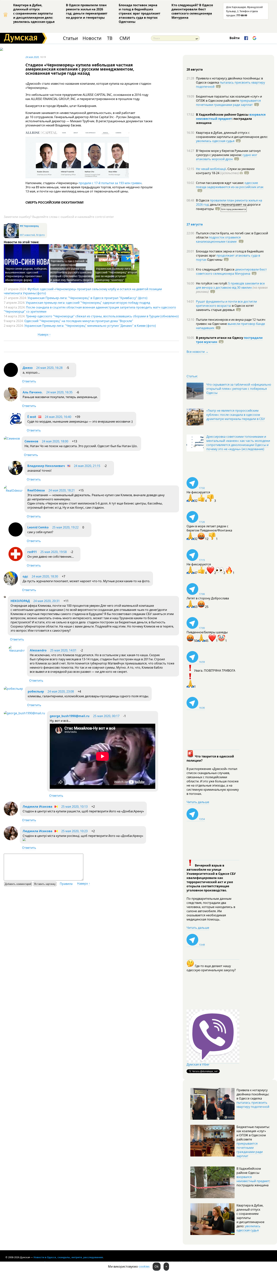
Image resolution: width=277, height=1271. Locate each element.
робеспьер (36, 691)
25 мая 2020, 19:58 (53, 552)
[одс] (11, 584)
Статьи (70, 38)
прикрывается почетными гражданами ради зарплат (228, 102)
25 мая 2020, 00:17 (106, 716)
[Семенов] (12, 438)
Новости (92, 38)
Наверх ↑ (44, 334)
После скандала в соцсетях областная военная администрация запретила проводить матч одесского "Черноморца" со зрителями (90, 309)
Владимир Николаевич (46, 466)
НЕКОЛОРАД (20, 601)
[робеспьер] (13, 689)
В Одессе (203, 200)
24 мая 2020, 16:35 (59, 392)
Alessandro (38, 650)
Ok (157, 1266)
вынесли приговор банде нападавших (230, 326)
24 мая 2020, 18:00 (55, 441)
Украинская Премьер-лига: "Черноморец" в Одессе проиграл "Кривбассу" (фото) (87, 298)
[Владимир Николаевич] (15, 474)
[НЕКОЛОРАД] (5, 597)
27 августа (195, 224)
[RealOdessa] (13, 490)
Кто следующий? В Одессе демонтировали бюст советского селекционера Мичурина (192, 11)
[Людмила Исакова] (11, 815)
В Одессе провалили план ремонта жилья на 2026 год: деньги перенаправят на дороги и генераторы (86, 11)
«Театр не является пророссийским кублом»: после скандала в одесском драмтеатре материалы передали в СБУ (235, 414)
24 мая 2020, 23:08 (60, 691)
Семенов (31, 441)
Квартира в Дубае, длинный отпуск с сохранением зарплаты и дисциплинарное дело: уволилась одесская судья (33, 13)
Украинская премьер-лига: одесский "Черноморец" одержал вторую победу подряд (88, 303)
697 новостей (27, 235)
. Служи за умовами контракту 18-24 (225, 171)
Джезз (28, 368)
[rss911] (15, 560)
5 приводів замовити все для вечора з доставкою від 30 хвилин (230, 285)
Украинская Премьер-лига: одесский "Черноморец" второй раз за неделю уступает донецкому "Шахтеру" (116, 274)
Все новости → (197, 352)
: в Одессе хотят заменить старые (225, 308)
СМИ (124, 38)
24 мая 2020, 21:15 (87, 466)
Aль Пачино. (33, 392)
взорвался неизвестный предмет (231, 116)
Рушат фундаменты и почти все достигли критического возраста (226, 303)
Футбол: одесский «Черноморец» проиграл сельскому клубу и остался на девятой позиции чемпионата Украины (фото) (83, 291)
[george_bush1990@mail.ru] (24, 713)
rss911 (32, 552)
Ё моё (31, 417)
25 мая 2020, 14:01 (63, 650)
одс (25, 576)
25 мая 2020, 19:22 (65, 527)
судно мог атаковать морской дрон (226, 157)
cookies (144, 1266)
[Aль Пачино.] (11, 400)
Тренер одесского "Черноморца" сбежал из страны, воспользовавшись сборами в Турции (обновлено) (102, 316)
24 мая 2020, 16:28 (49, 368)
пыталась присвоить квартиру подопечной (230, 84)
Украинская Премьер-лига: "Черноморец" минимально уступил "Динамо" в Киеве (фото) (90, 326)
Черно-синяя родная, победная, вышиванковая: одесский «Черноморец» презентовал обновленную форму (26, 274)
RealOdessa (36, 490)
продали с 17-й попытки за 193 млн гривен (110, 183)
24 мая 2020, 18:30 (45, 576)
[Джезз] (11, 376)
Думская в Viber (198, 1064)
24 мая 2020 (32, 57)
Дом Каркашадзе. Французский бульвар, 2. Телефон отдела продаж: (244, 11)
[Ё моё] (15, 425)
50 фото (40, 235)
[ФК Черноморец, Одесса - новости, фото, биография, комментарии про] (11, 237)
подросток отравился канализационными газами (218, 239)
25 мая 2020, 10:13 (74, 806)
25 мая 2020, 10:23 (74, 831)
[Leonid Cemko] (15, 535)
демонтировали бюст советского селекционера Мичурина (231, 271)
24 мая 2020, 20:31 (46, 601)
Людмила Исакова (37, 806)
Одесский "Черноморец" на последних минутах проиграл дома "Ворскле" (78, 321)
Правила (66, 884)
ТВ (109, 38)
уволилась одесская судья (215, 141)
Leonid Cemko (38, 527)
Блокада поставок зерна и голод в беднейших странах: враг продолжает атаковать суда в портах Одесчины (139, 13)
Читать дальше (198, 802)
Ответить (29, 381)
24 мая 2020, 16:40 (58, 417)
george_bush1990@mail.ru (70, 716)
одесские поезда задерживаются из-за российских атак (229, 185)
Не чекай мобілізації (211, 169)
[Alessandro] (16, 650)
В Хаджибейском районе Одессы (222, 114)
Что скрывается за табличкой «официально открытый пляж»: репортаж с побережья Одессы (238, 388)
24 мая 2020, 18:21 (61, 490)
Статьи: (192, 376)
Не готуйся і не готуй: (212, 283)
